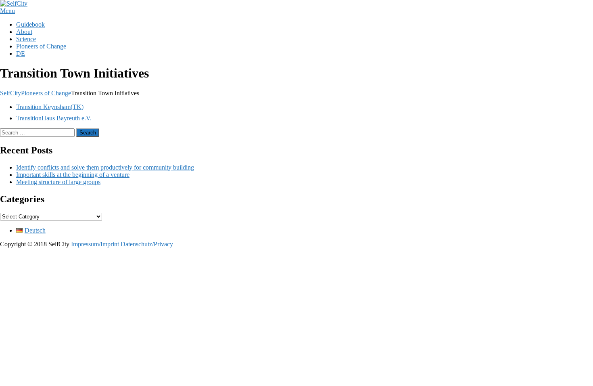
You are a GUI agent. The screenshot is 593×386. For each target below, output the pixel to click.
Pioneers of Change (41, 46)
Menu (7, 10)
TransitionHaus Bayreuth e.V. (54, 118)
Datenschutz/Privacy (147, 244)
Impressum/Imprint (95, 244)
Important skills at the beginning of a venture (72, 174)
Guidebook (30, 24)
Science (26, 39)
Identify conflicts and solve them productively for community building (105, 167)
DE (20, 53)
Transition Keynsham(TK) (50, 106)
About (24, 31)
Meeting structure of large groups (58, 181)
